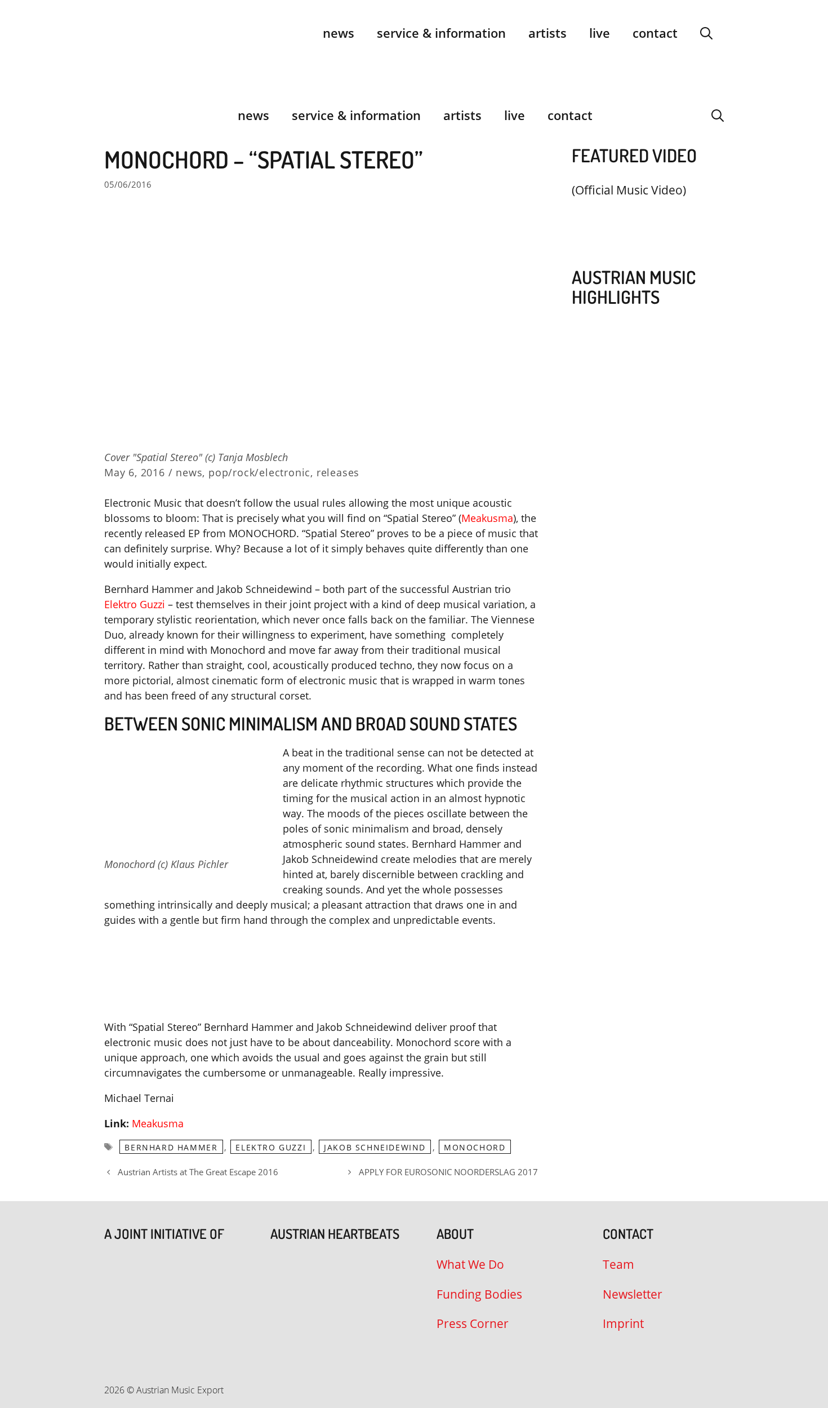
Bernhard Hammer (170, 1147)
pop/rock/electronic (259, 472)
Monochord (474, 1147)
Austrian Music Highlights (634, 286)
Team (618, 1264)
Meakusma (487, 518)
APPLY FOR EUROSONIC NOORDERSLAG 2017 (448, 1171)
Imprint (623, 1323)
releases (338, 472)
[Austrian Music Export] (111, 115)
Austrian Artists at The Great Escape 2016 (198, 1171)
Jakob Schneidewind (375, 1147)
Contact (655, 32)
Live (599, 32)
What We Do (470, 1264)
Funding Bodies (479, 1294)
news (189, 472)
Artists (547, 32)
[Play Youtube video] (642, 216)
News (338, 32)
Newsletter (632, 1294)
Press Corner (473, 1323)
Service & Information (441, 32)
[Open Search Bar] (706, 33)
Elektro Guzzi (134, 604)
